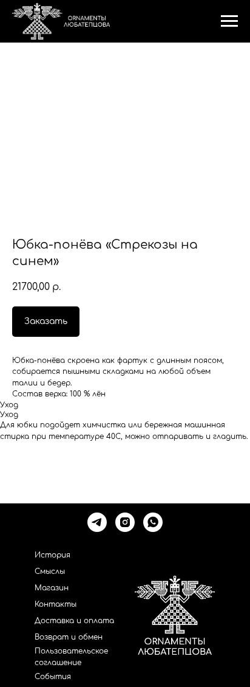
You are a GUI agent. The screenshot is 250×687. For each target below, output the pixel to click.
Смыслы (50, 571)
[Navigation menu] (229, 21)
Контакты (55, 604)
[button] (45, 321)
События (53, 676)
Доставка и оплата (74, 620)
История (52, 555)
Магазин (52, 588)
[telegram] (97, 522)
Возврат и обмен (69, 637)
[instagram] (125, 522)
